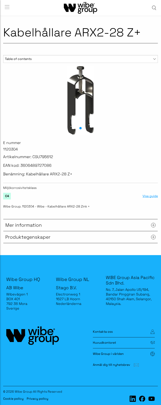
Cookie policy (13, 399)
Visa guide (150, 196)
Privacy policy (37, 399)
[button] (80, 128)
